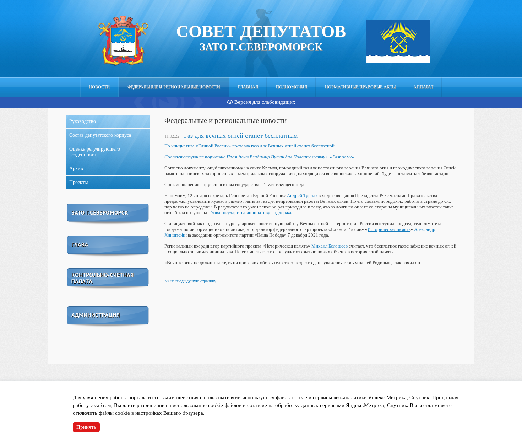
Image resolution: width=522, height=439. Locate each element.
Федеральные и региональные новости (173, 87)
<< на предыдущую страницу (190, 280)
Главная (248, 87)
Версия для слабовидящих (264, 102)
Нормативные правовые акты (360, 87)
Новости (99, 87)
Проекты (78, 182)
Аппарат (423, 87)
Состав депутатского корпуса (100, 135)
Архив (76, 168)
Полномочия (291, 87)
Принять (86, 427)
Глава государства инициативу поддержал (251, 212)
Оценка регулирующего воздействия (94, 151)
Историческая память (389, 229)
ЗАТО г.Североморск (261, 37)
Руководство (82, 121)
